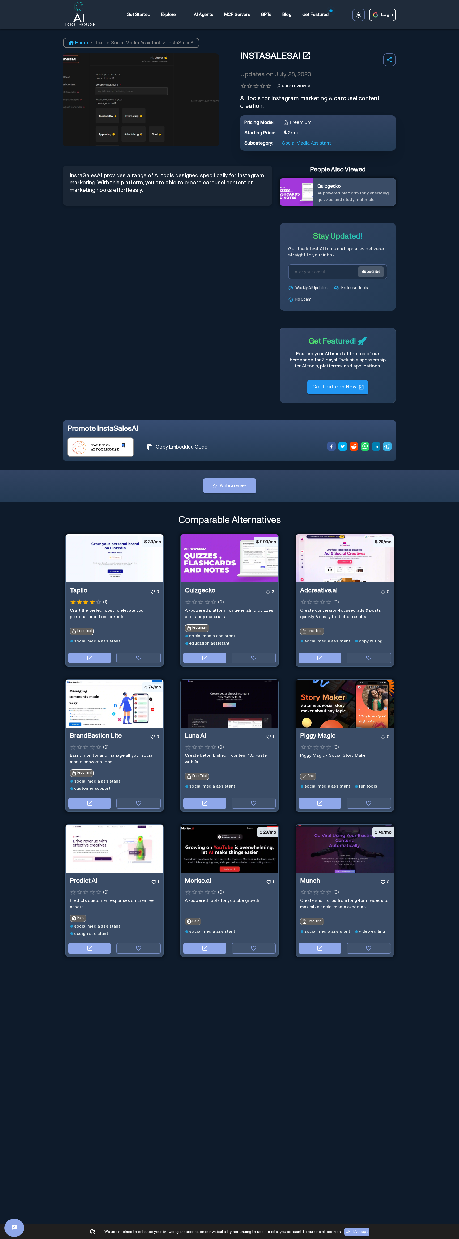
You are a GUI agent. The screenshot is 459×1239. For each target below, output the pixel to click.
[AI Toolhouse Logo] (77, 15)
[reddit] (354, 447)
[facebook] (331, 447)
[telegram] (387, 447)
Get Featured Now (334, 387)
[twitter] (342, 447)
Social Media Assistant (136, 42)
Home (81, 42)
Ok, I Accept (357, 1232)
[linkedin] (376, 447)
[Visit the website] (89, 658)
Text (99, 42)
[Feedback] (14, 1228)
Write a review (233, 486)
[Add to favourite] (138, 658)
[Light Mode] (358, 15)
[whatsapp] (365, 447)
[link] (138, 15)
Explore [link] (168, 14)
